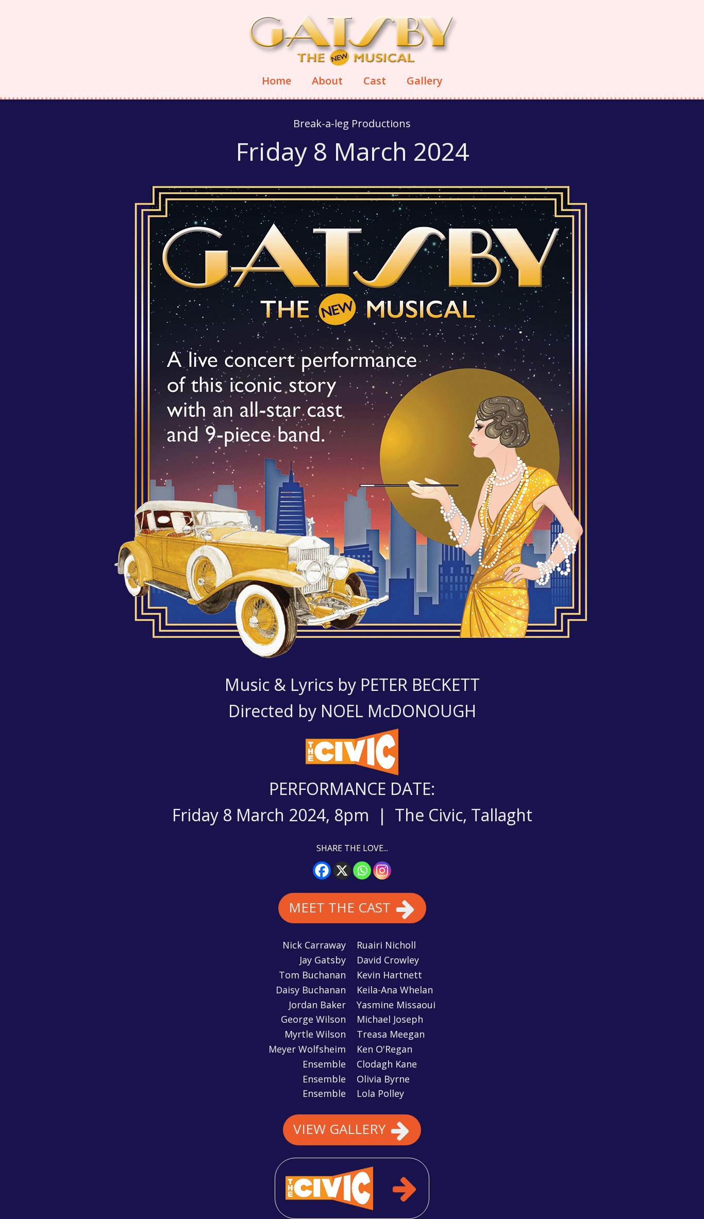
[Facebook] (322, 870)
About (327, 81)
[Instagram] (382, 870)
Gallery (425, 81)
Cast (374, 81)
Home (276, 81)
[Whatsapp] (362, 870)
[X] (342, 870)
